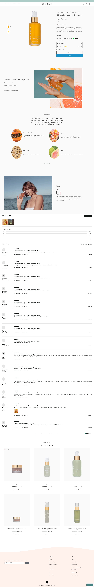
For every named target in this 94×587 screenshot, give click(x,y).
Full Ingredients (47, 163)
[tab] (83, 244)
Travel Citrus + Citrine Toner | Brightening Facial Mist (77, 528)
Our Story (9, 3)
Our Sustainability (52, 561)
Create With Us (74, 572)
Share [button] (27, 254)
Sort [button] (3, 244)
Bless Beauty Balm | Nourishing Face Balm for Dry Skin (17, 482)
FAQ (49, 572)
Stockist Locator (74, 564)
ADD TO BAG (17, 489)
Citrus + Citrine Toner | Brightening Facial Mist (77, 482)
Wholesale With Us (74, 569)
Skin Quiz (14, 3)
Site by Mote (53, 585)
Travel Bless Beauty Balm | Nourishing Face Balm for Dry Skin (17, 528)
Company (50, 556)
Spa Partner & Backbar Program (76, 567)
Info (72, 556)
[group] (7, 215)
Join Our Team (51, 569)
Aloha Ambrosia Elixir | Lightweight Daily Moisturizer (47, 482)
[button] (69, 18)
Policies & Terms (48, 585)
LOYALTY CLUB (51, 567)
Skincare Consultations (53, 564)
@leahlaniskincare (52, 574)
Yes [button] (22, 254)
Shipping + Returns (74, 561)
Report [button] (25, 254)
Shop (5, 3)
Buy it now (69, 55)
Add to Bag (69, 52)
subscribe (27, 562)
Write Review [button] (88, 216)
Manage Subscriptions (75, 574)
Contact (72, 559)
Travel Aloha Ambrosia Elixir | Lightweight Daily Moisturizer (47, 528)
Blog (18, 3)
